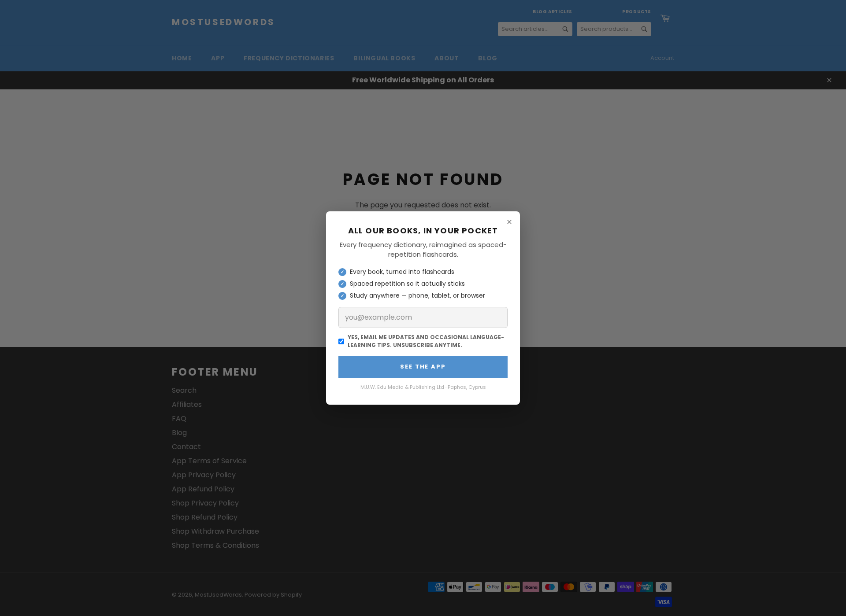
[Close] (509, 222)
